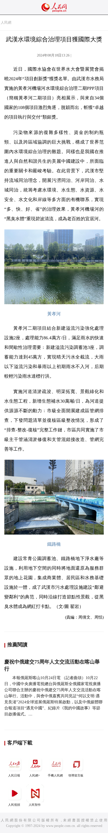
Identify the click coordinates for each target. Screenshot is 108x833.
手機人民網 (55, 775)
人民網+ (34, 775)
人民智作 (35, 805)
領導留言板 (75, 775)
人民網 (6, 22)
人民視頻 (14, 805)
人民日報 (14, 775)
